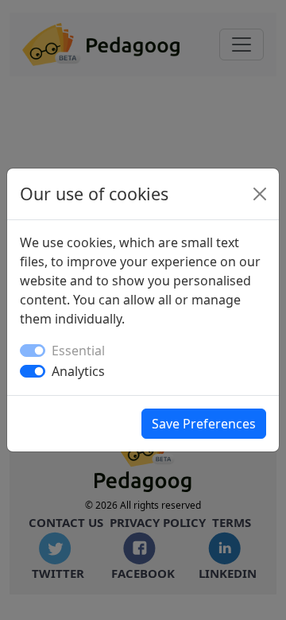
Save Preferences (204, 423)
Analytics (78, 371)
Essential (78, 350)
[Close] (259, 194)
